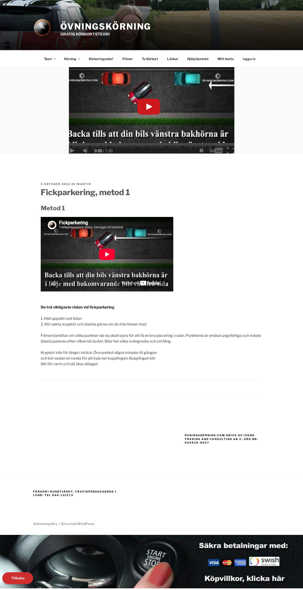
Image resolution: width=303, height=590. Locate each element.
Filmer (127, 59)
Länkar (172, 59)
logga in (249, 59)
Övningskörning (105, 26)
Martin (84, 184)
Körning (70, 59)
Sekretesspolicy (45, 524)
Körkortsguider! (101, 59)
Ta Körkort (150, 59)
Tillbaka (17, 578)
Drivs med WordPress (77, 524)
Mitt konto (226, 59)
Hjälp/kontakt (198, 59)
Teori (48, 59)
